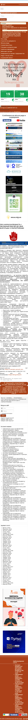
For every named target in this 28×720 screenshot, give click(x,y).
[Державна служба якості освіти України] (14, 165)
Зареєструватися (6, 418)
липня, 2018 (6, 556)
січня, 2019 (6, 548)
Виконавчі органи (6, 51)
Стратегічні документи (8, 41)
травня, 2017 (7, 574)
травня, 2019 (7, 542)
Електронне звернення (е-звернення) (14, 27)
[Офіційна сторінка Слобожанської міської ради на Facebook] (7, 120)
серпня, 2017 (7, 570)
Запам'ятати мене (7, 413)
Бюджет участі (7, 25)
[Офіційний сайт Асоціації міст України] (14, 153)
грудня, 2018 (7, 549)
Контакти (5, 37)
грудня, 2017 (7, 565)
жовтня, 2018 (7, 552)
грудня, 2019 (7, 533)
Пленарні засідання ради (9, 47)
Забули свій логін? (6, 419)
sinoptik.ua (17, 111)
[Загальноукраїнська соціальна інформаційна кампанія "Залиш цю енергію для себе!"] (14, 217)
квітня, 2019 (6, 544)
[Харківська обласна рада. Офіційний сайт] (14, 142)
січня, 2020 (6, 531)
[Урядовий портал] (14, 138)
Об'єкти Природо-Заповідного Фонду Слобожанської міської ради (14, 32)
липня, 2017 (6, 572)
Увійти (3, 415)
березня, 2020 (7, 529)
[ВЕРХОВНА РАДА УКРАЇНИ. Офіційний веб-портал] (14, 134)
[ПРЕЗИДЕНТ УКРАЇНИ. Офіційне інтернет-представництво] (14, 131)
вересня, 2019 (7, 537)
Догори (25, 718)
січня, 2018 (6, 564)
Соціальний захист (7, 57)
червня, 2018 (7, 557)
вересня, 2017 (7, 569)
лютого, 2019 (7, 546)
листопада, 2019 (8, 534)
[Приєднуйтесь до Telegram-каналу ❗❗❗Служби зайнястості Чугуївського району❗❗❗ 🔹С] (14, 203)
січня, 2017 (6, 580)
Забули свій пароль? (7, 420)
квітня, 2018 (6, 560)
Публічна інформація (7, 49)
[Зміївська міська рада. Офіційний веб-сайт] (14, 128)
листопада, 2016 (8, 583)
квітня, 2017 (6, 576)
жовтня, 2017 (7, 568)
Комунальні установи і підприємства (12, 53)
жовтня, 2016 (7, 584)
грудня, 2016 (7, 581)
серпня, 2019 (7, 538)
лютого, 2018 (7, 562)
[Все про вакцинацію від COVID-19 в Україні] (14, 161)
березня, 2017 (7, 577)
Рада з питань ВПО (7, 55)
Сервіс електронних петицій (11, 34)
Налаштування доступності (9, 12)
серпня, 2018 (7, 554)
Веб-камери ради (8, 26)
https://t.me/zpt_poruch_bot (14, 369)
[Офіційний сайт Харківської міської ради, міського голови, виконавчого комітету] (14, 124)
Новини (4, 29)
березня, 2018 (7, 561)
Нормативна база (6, 45)
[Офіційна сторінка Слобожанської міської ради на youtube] (21, 120)
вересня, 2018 (7, 553)
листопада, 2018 (8, 550)
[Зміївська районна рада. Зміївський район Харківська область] (14, 145)
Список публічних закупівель (11, 35)
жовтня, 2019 (7, 535)
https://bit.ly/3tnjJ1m (15, 374)
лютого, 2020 (7, 530)
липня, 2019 (6, 540)
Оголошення (6, 30)
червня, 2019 (7, 541)
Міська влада (5, 43)
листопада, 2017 (8, 566)
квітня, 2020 (6, 527)
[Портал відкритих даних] (14, 157)
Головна (3, 23)
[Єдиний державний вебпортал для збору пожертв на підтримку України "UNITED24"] (14, 180)
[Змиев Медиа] (14, 148)
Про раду (4, 39)
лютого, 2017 (7, 579)
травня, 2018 (7, 558)
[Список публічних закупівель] (14, 172)
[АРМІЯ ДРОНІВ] (14, 189)
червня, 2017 (7, 573)
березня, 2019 (7, 545)
